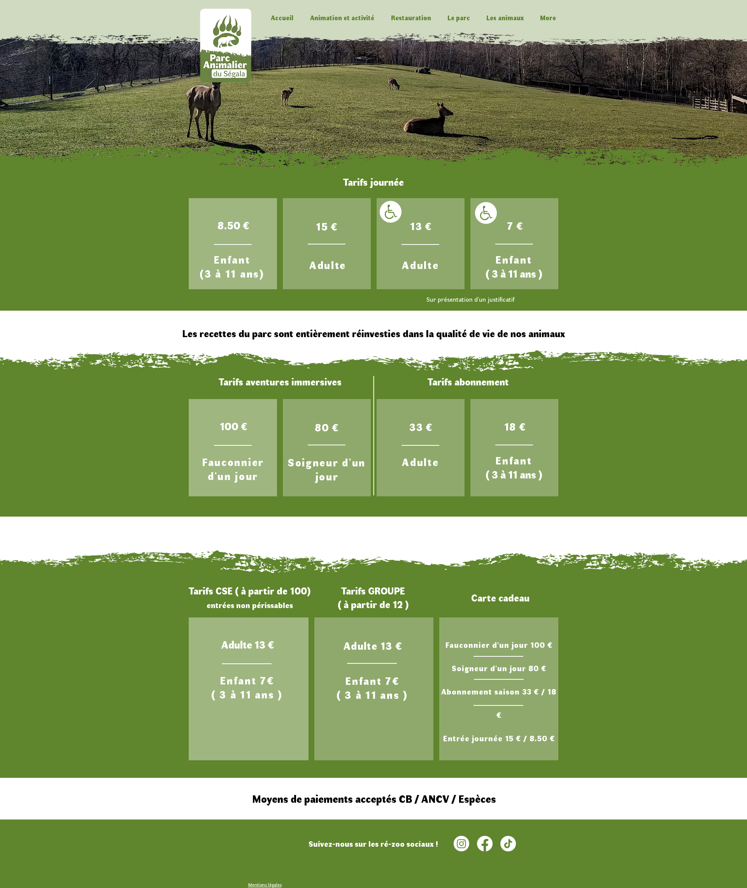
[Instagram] (461, 843)
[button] (342, 17)
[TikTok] (508, 843)
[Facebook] (485, 843)
